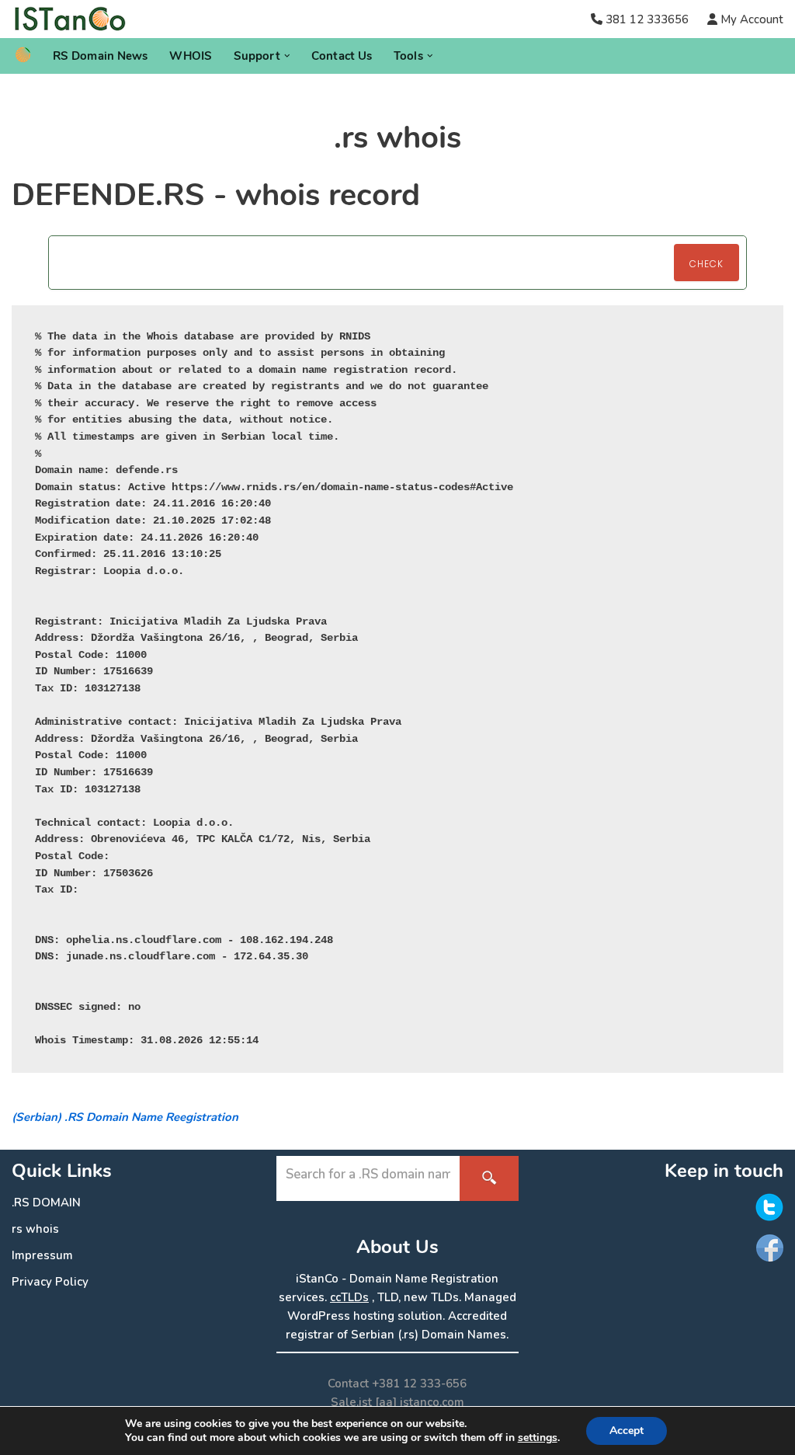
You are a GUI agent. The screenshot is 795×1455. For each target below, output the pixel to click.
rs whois (35, 1229)
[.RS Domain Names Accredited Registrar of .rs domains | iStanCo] (76, 19)
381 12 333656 (647, 19)
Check (706, 263)
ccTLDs (349, 1297)
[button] (287, 56)
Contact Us (341, 56)
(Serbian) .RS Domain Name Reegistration (125, 1117)
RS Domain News (100, 56)
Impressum (42, 1255)
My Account (750, 19)
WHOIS (190, 56)
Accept (626, 1430)
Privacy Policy (50, 1282)
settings (537, 1438)
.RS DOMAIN (46, 1202)
